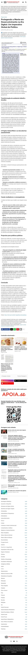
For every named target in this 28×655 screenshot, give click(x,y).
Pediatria (14, 588)
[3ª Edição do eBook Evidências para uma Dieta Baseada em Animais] (4, 458)
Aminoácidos (14, 511)
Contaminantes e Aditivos (14, 527)
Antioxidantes (14, 515)
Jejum (14, 566)
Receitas (14, 600)
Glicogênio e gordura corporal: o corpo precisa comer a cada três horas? (21, 348)
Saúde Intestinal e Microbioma (14, 609)
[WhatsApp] (14, 329)
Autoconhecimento (14, 518)
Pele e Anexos (14, 590)
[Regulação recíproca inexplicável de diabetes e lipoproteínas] (4, 471)
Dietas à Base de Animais (14, 535)
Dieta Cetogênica (14, 532)
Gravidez (14, 556)
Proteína (14, 597)
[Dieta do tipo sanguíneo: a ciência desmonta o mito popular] (4, 445)
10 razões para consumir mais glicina (17, 490)
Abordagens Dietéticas (14, 501)
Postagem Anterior (6, 376)
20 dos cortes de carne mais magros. (17, 430)
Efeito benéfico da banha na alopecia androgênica (17, 485)
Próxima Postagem (21, 376)
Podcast (14, 595)
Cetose (14, 523)
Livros (14, 568)
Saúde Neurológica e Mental (14, 612)
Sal (14, 604)
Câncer (14, 520)
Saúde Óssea (14, 616)
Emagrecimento (14, 542)
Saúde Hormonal (14, 607)
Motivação (14, 580)
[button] (2, 2)
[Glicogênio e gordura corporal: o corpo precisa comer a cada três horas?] (21, 341)
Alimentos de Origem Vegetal (14, 508)
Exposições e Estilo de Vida (14, 549)
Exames (14, 544)
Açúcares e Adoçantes (14, 503)
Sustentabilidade (14, 626)
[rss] (17, 641)
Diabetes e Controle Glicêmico (14, 530)
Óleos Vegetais (14, 585)
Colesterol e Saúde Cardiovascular (14, 525)
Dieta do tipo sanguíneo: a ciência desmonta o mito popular (16, 444)
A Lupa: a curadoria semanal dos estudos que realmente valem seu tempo (16, 451)
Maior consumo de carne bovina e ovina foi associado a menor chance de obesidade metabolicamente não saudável (7, 367)
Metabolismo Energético (14, 576)
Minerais (14, 578)
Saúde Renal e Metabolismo (14, 619)
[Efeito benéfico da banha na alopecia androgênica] (4, 486)
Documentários (14, 539)
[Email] (20, 329)
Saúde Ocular (14, 614)
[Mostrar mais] (23, 329)
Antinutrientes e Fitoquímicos (14, 513)
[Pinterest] (17, 329)
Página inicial (4, 17)
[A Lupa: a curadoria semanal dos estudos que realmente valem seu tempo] (4, 451)
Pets (14, 592)
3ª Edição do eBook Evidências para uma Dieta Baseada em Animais (17, 457)
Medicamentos (14, 571)
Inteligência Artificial (14, 564)
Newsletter (14, 583)
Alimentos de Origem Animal (14, 506)
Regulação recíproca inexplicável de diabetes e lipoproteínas (17, 470)
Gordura (14, 554)
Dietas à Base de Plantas (14, 537)
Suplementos (14, 624)
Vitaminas (14, 628)
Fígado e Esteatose (14, 552)
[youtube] (14, 641)
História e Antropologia (14, 559)
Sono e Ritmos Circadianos (14, 621)
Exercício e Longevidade (14, 547)
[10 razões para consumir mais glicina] (4, 492)
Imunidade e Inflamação (14, 561)
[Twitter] (11, 329)
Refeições (14, 602)
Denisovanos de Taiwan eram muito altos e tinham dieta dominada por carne (7, 348)
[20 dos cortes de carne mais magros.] (4, 431)
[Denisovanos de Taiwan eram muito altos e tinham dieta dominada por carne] (7, 341)
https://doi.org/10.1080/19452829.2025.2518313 (15, 315)
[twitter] (11, 641)
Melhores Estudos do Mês (14, 573)
